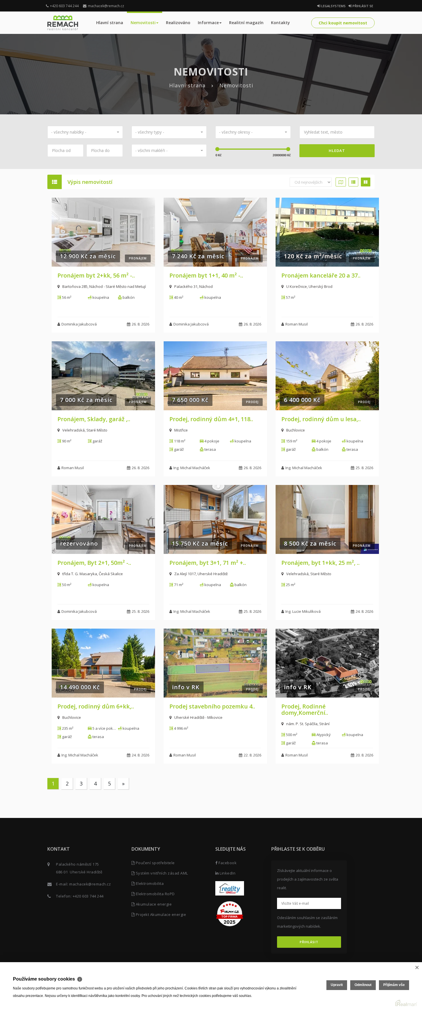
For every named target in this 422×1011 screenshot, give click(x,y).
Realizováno (178, 22)
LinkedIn (227, 873)
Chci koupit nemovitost (343, 23)
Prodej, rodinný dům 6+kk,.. (95, 706)
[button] (85, 132)
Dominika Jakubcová (79, 324)
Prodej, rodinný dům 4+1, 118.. (211, 419)
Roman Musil (296, 324)
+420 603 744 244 (64, 5)
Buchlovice (295, 430)
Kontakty (280, 22)
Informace (208, 22)
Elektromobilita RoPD (155, 893)
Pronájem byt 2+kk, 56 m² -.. (96, 275)
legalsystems (333, 6)
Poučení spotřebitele (155, 862)
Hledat (337, 150)
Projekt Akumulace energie (160, 914)
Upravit (337, 985)
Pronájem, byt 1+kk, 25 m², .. (320, 563)
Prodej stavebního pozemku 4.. (212, 706)
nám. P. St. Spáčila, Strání (308, 723)
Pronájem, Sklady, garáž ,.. (93, 419)
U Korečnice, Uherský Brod (309, 286)
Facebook (227, 862)
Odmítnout (363, 985)
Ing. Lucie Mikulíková (303, 611)
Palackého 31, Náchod (193, 286)
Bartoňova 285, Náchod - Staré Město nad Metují (104, 286)
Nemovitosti (143, 22)
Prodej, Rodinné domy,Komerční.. (304, 709)
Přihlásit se (362, 6)
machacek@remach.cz (106, 5)
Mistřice (181, 430)
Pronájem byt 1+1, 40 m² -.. (206, 275)
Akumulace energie (153, 904)
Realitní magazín (246, 22)
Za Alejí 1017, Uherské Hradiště (201, 573)
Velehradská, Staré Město (84, 430)
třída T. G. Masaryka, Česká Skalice (92, 573)
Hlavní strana (109, 22)
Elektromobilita (149, 883)
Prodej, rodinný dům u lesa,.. (321, 419)
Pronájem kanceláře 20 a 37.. (321, 275)
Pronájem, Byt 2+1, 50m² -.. (94, 563)
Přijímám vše (394, 985)
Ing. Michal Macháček (191, 467)
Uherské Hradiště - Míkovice (198, 717)
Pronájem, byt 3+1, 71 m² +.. (207, 563)
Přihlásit (309, 942)
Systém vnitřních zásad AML (161, 873)
